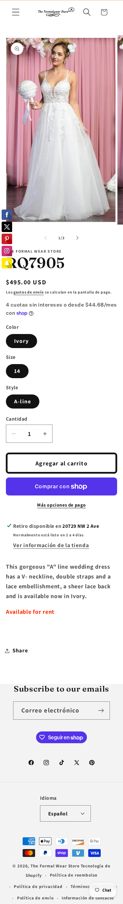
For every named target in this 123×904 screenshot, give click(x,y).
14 (17, 371)
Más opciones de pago (61, 505)
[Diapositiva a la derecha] (77, 238)
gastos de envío (28, 292)
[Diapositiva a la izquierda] (45, 238)
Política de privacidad (38, 886)
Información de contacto (88, 898)
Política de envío (35, 898)
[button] (16, 12)
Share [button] (20, 650)
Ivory (21, 340)
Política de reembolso (74, 875)
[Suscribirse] (101, 710)
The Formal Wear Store (55, 866)
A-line (22, 401)
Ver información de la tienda (51, 545)
